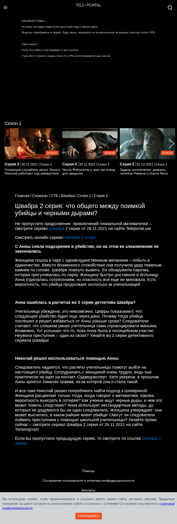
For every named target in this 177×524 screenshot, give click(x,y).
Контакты (88, 490)
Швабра (56, 228)
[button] (171, 144)
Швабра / (69, 196)
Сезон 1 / (85, 196)
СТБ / (56, 196)
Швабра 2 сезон (80, 237)
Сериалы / (41, 196)
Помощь (88, 471)
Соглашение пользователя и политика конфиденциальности (88, 480)
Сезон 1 (13, 123)
